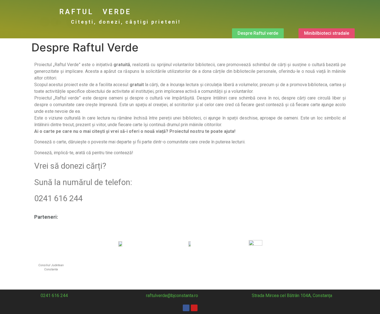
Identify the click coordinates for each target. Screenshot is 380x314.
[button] (258, 33)
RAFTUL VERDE (95, 12)
